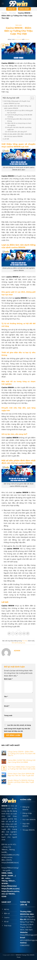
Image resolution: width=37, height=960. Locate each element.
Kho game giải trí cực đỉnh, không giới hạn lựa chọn (20, 111)
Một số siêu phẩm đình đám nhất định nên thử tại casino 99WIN (18, 135)
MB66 (4, 873)
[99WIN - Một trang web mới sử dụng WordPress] (18, 4)
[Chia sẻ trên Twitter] (16, 633)
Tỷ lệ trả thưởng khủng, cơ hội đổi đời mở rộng (19, 116)
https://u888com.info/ (10, 855)
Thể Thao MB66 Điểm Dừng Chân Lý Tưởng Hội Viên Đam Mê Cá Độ (21, 768)
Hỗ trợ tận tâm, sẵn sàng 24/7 (17, 131)
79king (12, 850)
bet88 (4, 852)
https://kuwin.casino (10, 891)
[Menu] (3, 3)
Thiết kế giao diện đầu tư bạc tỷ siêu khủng (19, 120)
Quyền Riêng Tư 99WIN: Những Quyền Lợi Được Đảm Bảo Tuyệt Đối (21, 782)
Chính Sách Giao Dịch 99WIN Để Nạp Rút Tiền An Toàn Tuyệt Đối (21, 775)
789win (11, 881)
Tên (6, 696)
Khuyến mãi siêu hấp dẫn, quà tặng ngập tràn (19, 128)
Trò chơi (12, 13)
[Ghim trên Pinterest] (24, 633)
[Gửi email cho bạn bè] (20, 633)
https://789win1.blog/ (10, 868)
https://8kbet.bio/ (9, 886)
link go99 (6, 870)
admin (27, 39)
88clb (4, 876)
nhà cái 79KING (8, 894)
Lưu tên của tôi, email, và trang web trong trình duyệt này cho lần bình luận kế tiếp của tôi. (17, 728)
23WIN (9, 860)
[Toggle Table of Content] (31, 98)
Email (6, 706)
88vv (3, 860)
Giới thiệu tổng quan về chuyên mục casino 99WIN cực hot (17, 102)
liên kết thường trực (18, 643)
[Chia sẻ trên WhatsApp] (9, 633)
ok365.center (7, 857)
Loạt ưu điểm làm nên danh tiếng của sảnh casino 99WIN (17, 107)
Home (4, 13)
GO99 (4, 896)
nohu (7, 878)
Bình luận (8, 679)
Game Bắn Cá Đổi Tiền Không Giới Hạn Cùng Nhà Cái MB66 (21, 761)
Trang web (8, 715)
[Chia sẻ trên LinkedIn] (27, 633)
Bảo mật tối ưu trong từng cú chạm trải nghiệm (19, 124)
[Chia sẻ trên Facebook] (13, 633)
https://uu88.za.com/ (10, 889)
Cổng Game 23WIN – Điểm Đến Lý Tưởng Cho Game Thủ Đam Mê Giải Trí (21, 753)
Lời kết (6, 139)
